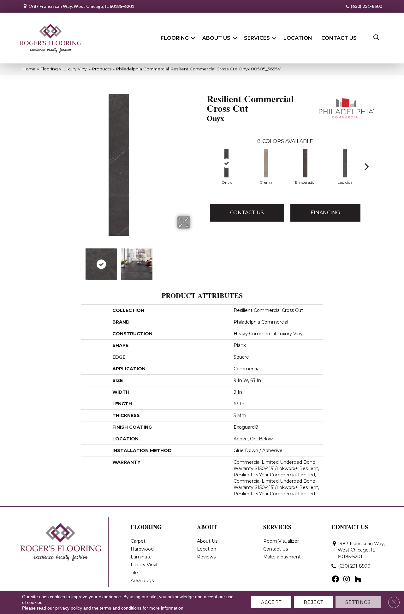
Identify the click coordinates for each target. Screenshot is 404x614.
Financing (325, 213)
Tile (134, 572)
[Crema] (266, 163)
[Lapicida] (344, 163)
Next (194, 261)
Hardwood (142, 549)
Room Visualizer (281, 541)
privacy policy (68, 608)
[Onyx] (226, 163)
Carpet (138, 541)
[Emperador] (305, 163)
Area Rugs (142, 580)
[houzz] (357, 579)
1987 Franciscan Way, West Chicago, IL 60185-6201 (81, 6)
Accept (271, 602)
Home (29, 68)
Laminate (141, 557)
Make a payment (282, 557)
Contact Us (339, 38)
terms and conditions (120, 608)
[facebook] (335, 579)
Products (101, 68)
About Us (216, 38)
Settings (358, 602)
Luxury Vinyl (74, 68)
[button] (193, 38)
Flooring (175, 38)
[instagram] (346, 579)
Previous (43, 261)
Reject (314, 602)
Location (297, 38)
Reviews (206, 557)
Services (257, 38)
